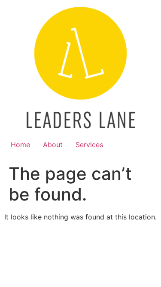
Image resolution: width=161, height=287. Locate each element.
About (53, 144)
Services (89, 144)
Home (20, 144)
